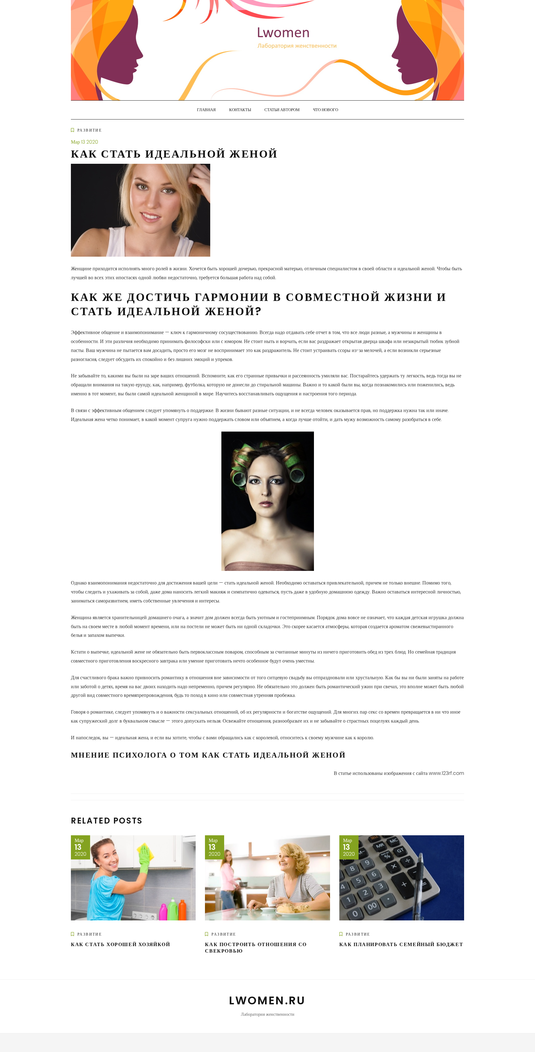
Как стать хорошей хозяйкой (120, 944)
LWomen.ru (267, 1000)
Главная (206, 110)
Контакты (240, 110)
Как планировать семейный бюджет (401, 944)
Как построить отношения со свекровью (256, 947)
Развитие (89, 130)
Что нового (325, 110)
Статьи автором (282, 110)
